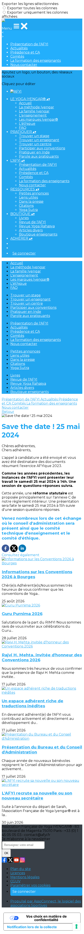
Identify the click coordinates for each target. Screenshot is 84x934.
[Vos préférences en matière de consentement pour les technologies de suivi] (76, 926)
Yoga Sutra (28, 210)
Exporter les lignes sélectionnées (30, 4)
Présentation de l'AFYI (29, 44)
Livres (24, 218)
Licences (17, 873)
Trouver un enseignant (39, 140)
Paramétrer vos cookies (30, 885)
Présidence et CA (25, 52)
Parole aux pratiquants (39, 156)
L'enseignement (33, 115)
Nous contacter (23, 65)
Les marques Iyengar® (38, 119)
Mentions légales (24, 877)
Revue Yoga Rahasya (37, 226)
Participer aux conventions (42, 148)
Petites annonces (34, 193)
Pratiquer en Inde (34, 152)
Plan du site (20, 869)
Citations (26, 206)
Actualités (19, 48)
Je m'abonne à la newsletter (26, 839)
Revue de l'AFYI (32, 222)
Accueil (25, 103)
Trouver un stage (34, 136)
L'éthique (27, 124)
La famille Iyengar (34, 111)
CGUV (15, 881)
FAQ (22, 128)
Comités (17, 56)
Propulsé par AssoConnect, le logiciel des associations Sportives (45, 903)
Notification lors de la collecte (32, 927)
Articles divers (31, 230)
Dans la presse (31, 201)
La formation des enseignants (35, 61)
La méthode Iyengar (36, 107)
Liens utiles (28, 197)
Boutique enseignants (38, 234)
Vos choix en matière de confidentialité (46, 918)
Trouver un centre (35, 144)
